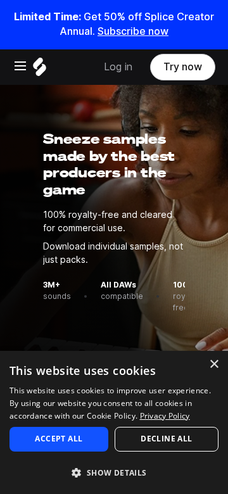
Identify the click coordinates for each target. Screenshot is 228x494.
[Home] (39, 70)
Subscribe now (133, 31)
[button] (114, 472)
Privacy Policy (165, 415)
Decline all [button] (166, 438)
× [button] (213, 364)
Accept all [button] (58, 438)
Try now (182, 67)
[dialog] (114, 422)
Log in (118, 67)
